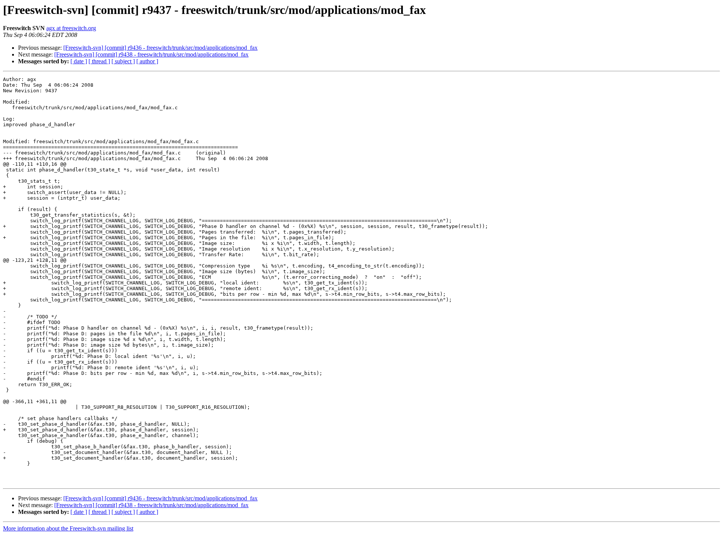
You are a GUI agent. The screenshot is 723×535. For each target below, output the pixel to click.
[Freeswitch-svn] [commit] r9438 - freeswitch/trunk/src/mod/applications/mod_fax (151, 54)
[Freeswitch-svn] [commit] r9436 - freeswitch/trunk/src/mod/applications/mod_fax (160, 47)
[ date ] (78, 61)
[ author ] (147, 61)
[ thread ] (99, 61)
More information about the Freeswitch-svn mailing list (68, 528)
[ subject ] (123, 61)
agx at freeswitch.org (71, 28)
